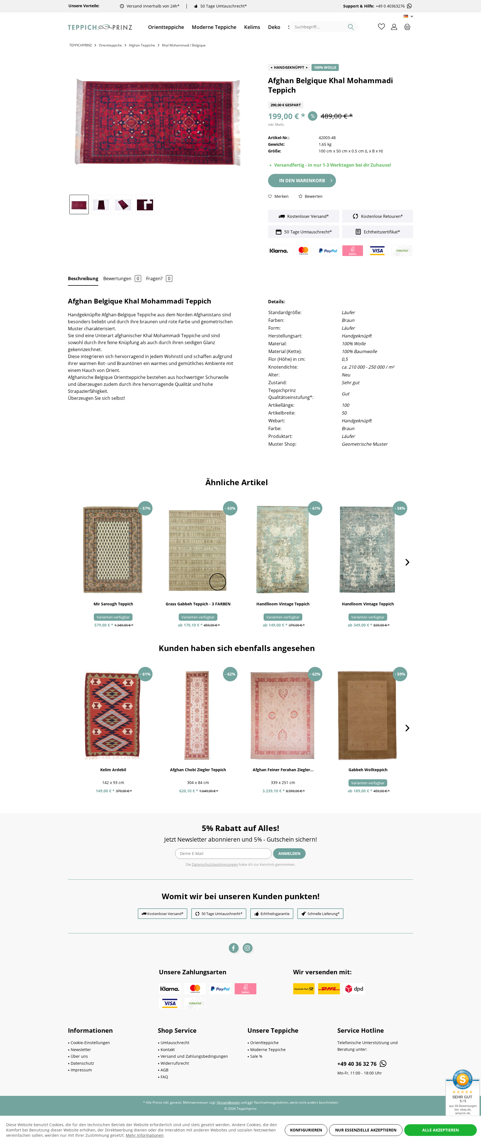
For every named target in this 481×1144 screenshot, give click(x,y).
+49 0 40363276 (390, 6)
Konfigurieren (306, 1130)
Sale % (256, 1056)
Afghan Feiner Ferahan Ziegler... (283, 769)
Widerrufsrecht (175, 1063)
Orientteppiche (264, 1042)
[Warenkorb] (407, 26)
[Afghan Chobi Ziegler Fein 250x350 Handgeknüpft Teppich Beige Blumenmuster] (283, 715)
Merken (281, 196)
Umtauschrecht (175, 1042)
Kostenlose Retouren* (381, 216)
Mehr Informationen (145, 1135)
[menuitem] (166, 27)
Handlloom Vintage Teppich (283, 603)
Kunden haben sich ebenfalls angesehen (237, 648)
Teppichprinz (80, 45)
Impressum (81, 1069)
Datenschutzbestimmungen (215, 864)
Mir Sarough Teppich (113, 603)
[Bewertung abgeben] (340, 98)
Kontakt (168, 1049)
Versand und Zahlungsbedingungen (194, 1056)
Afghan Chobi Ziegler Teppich (198, 769)
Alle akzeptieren (440, 1130)
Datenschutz (82, 1063)
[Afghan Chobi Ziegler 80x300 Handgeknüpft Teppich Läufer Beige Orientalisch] (198, 715)
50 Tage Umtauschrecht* (223, 6)
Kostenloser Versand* (307, 216)
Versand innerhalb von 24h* (153, 6)
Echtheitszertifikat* (381, 232)
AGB (164, 1069)
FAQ (164, 1076)
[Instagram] (247, 948)
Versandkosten (228, 1102)
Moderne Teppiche (268, 1049)
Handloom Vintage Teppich (368, 603)
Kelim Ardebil (113, 769)
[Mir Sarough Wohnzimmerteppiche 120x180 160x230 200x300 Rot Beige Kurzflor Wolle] (113, 550)
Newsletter (81, 1049)
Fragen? (158, 278)
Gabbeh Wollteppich (368, 769)
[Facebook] (234, 948)
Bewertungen (121, 278)
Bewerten (313, 196)
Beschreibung (83, 278)
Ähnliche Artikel (236, 482)
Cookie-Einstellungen (90, 1042)
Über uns (79, 1056)
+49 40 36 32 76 (357, 1063)
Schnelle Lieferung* (324, 913)
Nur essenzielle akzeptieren (365, 1130)
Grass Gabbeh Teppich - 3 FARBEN (198, 603)
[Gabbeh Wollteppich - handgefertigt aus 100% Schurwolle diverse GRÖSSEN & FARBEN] (368, 715)
